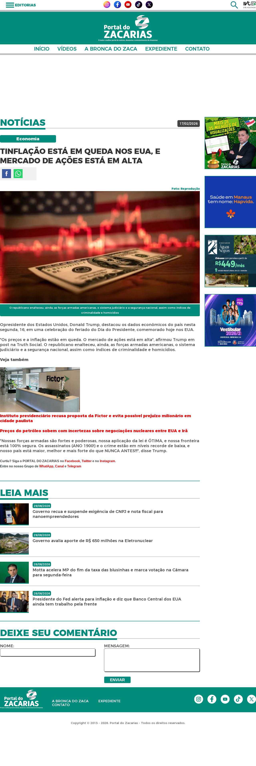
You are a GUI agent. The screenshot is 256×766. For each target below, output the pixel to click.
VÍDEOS (67, 49)
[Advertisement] (128, 86)
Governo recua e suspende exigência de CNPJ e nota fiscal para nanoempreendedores (98, 514)
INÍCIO (41, 49)
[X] (149, 7)
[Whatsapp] (18, 173)
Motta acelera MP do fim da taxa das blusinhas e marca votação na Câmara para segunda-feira (110, 572)
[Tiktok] (138, 7)
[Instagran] (106, 7)
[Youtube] (128, 7)
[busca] (234, 7)
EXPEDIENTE (161, 49)
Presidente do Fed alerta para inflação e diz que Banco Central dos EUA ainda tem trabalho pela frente (107, 601)
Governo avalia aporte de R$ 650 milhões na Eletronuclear (93, 540)
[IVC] (249, 4)
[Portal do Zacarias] (128, 28)
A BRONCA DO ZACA (111, 49)
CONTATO (197, 49)
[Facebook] (117, 7)
